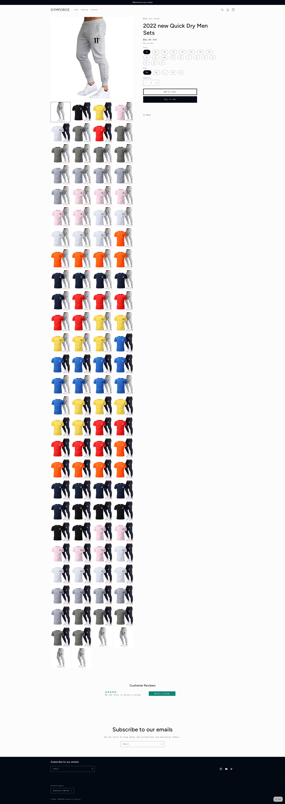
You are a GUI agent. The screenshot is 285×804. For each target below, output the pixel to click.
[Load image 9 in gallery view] (60, 154)
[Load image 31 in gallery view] (102, 259)
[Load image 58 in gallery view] (81, 406)
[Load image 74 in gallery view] (81, 490)
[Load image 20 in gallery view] (123, 196)
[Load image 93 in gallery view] (60, 595)
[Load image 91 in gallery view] (102, 574)
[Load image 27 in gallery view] (102, 238)
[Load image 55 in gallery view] (102, 385)
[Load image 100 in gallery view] (123, 616)
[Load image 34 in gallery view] (81, 280)
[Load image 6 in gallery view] (81, 133)
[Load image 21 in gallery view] (60, 217)
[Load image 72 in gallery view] (123, 469)
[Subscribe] (161, 744)
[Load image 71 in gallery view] (102, 469)
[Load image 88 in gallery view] (123, 553)
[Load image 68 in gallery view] (123, 448)
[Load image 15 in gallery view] (102, 175)
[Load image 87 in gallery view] (102, 553)
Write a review (162, 693)
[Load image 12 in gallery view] (123, 154)
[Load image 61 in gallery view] (60, 427)
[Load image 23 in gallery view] (102, 217)
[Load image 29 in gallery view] (60, 259)
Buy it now (170, 99)
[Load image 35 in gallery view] (102, 280)
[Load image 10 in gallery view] (81, 154)
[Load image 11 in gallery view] (102, 154)
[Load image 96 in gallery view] (123, 595)
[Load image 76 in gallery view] (123, 490)
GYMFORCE (61, 799)
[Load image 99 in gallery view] (102, 616)
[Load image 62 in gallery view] (81, 427)
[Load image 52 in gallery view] (123, 364)
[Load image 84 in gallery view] (123, 532)
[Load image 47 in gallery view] (102, 343)
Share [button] (148, 115)
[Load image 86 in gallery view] (81, 553)
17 (174, 52)
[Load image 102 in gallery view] (81, 637)
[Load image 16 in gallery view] (123, 175)
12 (147, 57)
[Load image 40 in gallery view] (123, 301)
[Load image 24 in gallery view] (123, 217)
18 (165, 52)
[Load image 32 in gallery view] (123, 259)
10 (165, 57)
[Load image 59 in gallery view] (102, 406)
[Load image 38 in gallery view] (81, 301)
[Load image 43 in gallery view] (102, 322)
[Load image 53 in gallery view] (60, 385)
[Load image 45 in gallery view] (60, 343)
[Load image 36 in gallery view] (123, 280)
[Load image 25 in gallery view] (60, 238)
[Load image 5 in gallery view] (60, 133)
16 (182, 52)
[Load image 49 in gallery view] (60, 364)
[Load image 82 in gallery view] (81, 532)
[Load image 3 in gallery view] (102, 112)
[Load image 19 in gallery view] (102, 196)
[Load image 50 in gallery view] (81, 364)
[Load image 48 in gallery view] (123, 343)
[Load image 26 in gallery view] (81, 238)
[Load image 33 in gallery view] (60, 280)
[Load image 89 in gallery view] (60, 574)
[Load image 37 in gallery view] (60, 301)
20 (147, 52)
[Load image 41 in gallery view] (60, 322)
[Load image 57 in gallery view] (60, 406)
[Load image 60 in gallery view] (123, 406)
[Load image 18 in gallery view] (81, 196)
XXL (147, 72)
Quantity (147, 78)
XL (157, 72)
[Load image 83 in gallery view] (102, 532)
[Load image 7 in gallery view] (102, 133)
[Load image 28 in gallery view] (123, 238)
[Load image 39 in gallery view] (102, 301)
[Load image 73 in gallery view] (60, 490)
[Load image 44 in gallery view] (123, 322)
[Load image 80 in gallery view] (123, 511)
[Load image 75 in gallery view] (102, 490)
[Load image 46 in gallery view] (81, 343)
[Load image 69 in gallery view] (60, 469)
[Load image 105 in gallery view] (60, 658)
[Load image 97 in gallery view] (60, 616)
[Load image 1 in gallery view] (60, 112)
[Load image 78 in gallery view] (81, 511)
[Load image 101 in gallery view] (60, 637)
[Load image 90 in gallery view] (81, 574)
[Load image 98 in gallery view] (81, 616)
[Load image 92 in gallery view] (123, 574)
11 (156, 57)
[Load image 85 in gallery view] (60, 553)
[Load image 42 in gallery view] (81, 322)
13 (209, 52)
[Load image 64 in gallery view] (123, 427)
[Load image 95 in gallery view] (102, 595)
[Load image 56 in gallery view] (123, 385)
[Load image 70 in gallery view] (81, 469)
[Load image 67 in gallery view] (102, 448)
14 (200, 52)
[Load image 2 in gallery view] (81, 112)
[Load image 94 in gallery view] (81, 595)
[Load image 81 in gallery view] (60, 532)
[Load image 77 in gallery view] (60, 511)
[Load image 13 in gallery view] (60, 175)
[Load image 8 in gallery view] (123, 133)
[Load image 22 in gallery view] (81, 217)
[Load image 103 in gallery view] (102, 637)
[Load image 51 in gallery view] (102, 364)
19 (156, 52)
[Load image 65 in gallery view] (60, 448)
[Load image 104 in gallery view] (123, 637)
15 (191, 52)
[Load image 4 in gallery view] (123, 112)
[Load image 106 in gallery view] (81, 658)
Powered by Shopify (73, 799)
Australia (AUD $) (61, 790)
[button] (222, 9)
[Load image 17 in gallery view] (60, 196)
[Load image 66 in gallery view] (81, 448)
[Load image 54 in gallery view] (81, 385)
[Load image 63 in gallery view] (102, 427)
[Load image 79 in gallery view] (102, 511)
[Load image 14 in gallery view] (81, 175)
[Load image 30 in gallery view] (81, 259)
